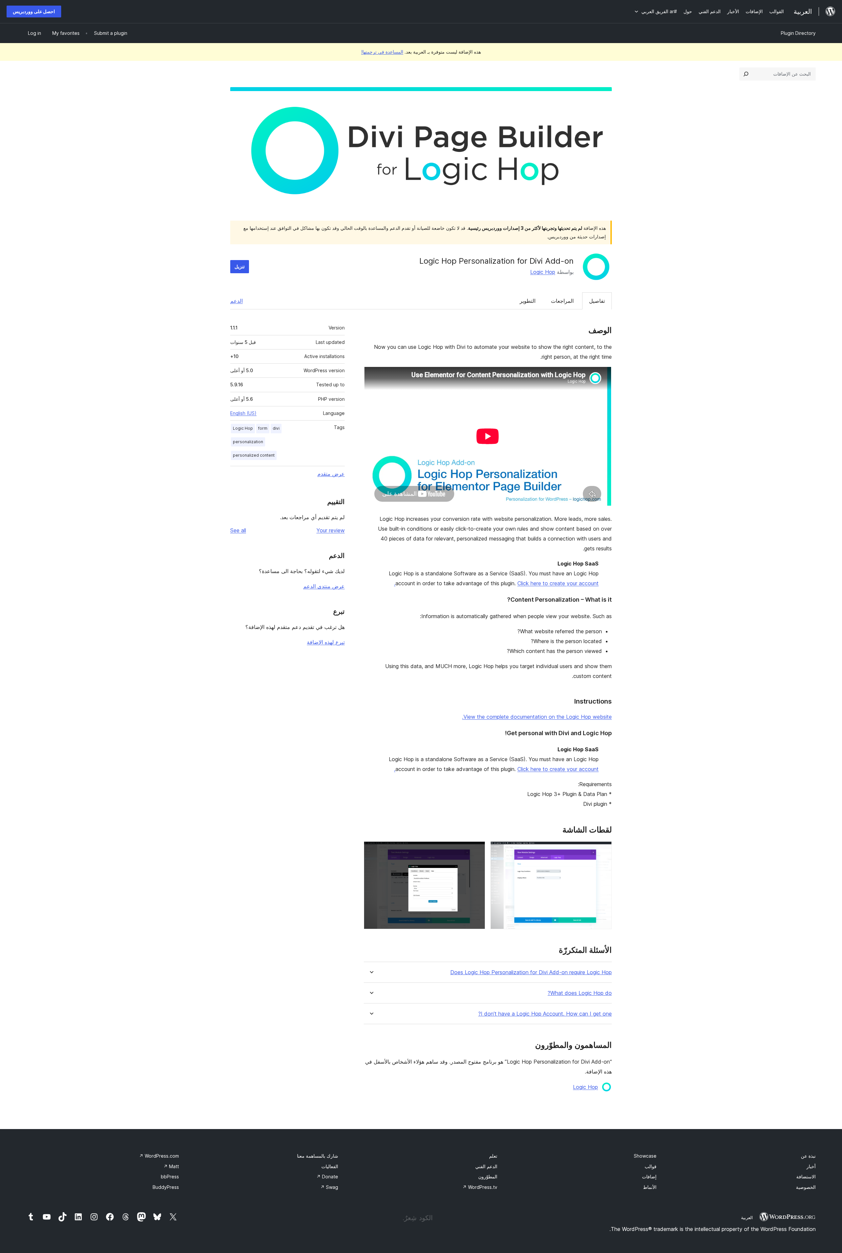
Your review (330, 530)
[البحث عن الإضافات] (746, 74)
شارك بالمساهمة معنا (317, 1156)
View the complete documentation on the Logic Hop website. (537, 716)
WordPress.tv (479, 1187)
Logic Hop (542, 272)
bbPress (170, 1176)
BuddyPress (166, 1187)
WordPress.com (159, 1156)
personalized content (254, 455)
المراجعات (562, 301)
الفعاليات (329, 1166)
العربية (747, 1217)
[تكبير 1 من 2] (603, 850)
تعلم (493, 1156)
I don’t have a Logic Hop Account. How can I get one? (545, 1014)
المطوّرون (487, 1176)
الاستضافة (806, 1176)
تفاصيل (597, 301)
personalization (248, 441)
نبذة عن (808, 1156)
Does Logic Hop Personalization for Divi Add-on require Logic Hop (531, 972)
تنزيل (240, 266)
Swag (329, 1187)
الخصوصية (806, 1187)
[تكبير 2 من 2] (476, 850)
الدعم (236, 301)
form (262, 428)
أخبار (811, 1166)
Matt (171, 1166)
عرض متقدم (331, 473)
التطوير (527, 301)
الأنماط (649, 1187)
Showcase (645, 1156)
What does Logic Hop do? (580, 993)
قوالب (650, 1166)
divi (276, 428)
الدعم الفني (486, 1166)
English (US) (243, 413)
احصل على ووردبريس (34, 11)
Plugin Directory (798, 33)
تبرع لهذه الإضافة (326, 642)
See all (238, 530)
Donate (327, 1176)
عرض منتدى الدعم (324, 586)
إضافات (649, 1176)
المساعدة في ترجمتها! (382, 52)
